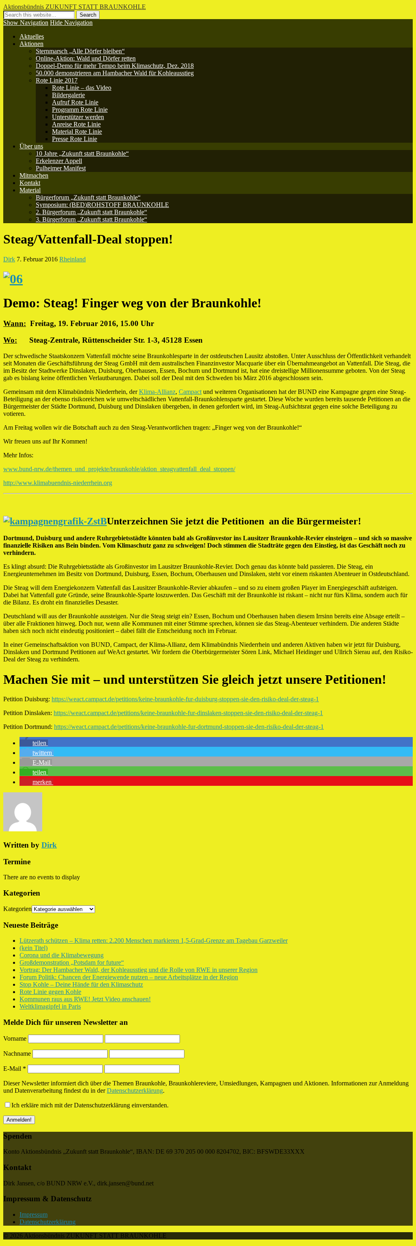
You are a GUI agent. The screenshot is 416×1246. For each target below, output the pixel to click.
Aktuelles (32, 36)
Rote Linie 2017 (57, 80)
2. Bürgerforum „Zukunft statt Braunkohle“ (91, 212)
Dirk (9, 259)
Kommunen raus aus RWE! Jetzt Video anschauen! (85, 999)
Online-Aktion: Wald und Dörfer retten (86, 58)
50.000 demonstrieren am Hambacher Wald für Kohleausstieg (115, 73)
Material (30, 190)
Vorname (14, 1038)
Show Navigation (25, 22)
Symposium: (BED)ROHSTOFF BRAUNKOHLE (102, 204)
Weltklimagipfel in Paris (50, 1006)
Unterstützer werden (78, 116)
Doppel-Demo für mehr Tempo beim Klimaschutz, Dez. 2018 (115, 65)
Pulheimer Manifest (61, 168)
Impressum (34, 1214)
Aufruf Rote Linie (75, 102)
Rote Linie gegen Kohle (50, 991)
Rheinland (72, 259)
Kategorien (17, 908)
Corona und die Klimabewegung (62, 955)
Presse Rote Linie (74, 138)
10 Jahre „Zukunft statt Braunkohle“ (82, 153)
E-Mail (14, 1068)
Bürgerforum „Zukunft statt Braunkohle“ (88, 197)
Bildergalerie (68, 94)
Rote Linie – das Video (81, 87)
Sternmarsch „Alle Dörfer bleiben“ (80, 51)
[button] (34, 742)
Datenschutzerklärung (135, 1090)
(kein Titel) (34, 947)
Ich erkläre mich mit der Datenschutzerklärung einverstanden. (90, 1105)
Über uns (31, 146)
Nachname (17, 1053)
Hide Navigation (71, 22)
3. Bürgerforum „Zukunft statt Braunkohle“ (91, 219)
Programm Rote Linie (80, 109)
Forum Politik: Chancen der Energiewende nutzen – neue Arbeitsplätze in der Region (129, 977)
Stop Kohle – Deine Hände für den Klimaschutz (81, 984)
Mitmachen (34, 175)
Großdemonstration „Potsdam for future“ (72, 962)
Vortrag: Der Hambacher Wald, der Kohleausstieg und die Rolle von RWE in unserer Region (139, 969)
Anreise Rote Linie (76, 124)
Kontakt (30, 182)
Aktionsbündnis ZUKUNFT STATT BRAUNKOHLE (74, 6)
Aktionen (31, 43)
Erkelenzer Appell (59, 160)
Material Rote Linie (77, 131)
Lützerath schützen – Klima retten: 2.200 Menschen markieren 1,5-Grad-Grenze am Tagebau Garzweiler (154, 940)
